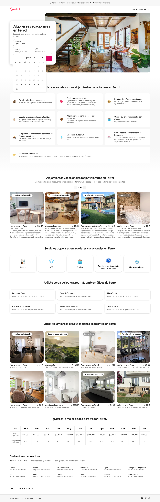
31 (17, 89)
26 (25, 85)
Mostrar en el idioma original (100, 3)
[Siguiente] (84, 187)
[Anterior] (75, 187)
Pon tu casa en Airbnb (140, 9)
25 (21, 85)
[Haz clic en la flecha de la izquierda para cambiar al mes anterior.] (17, 57)
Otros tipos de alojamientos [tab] (40, 461)
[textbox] (23, 51)
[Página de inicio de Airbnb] (15, 9)
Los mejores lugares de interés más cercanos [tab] (70, 461)
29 (38, 85)
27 (30, 85)
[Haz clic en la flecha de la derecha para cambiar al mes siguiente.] (42, 57)
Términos (38, 498)
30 (43, 85)
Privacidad (29, 498)
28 (34, 85)
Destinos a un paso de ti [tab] (18, 461)
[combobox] (32, 43)
